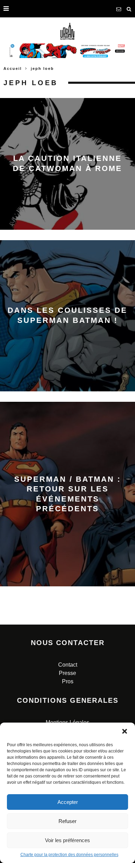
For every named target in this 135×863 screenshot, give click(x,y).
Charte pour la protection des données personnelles (69, 854)
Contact (67, 665)
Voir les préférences (67, 840)
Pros (67, 681)
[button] (124, 731)
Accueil (12, 68)
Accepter (67, 802)
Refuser (67, 821)
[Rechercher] (129, 8)
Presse (67, 673)
